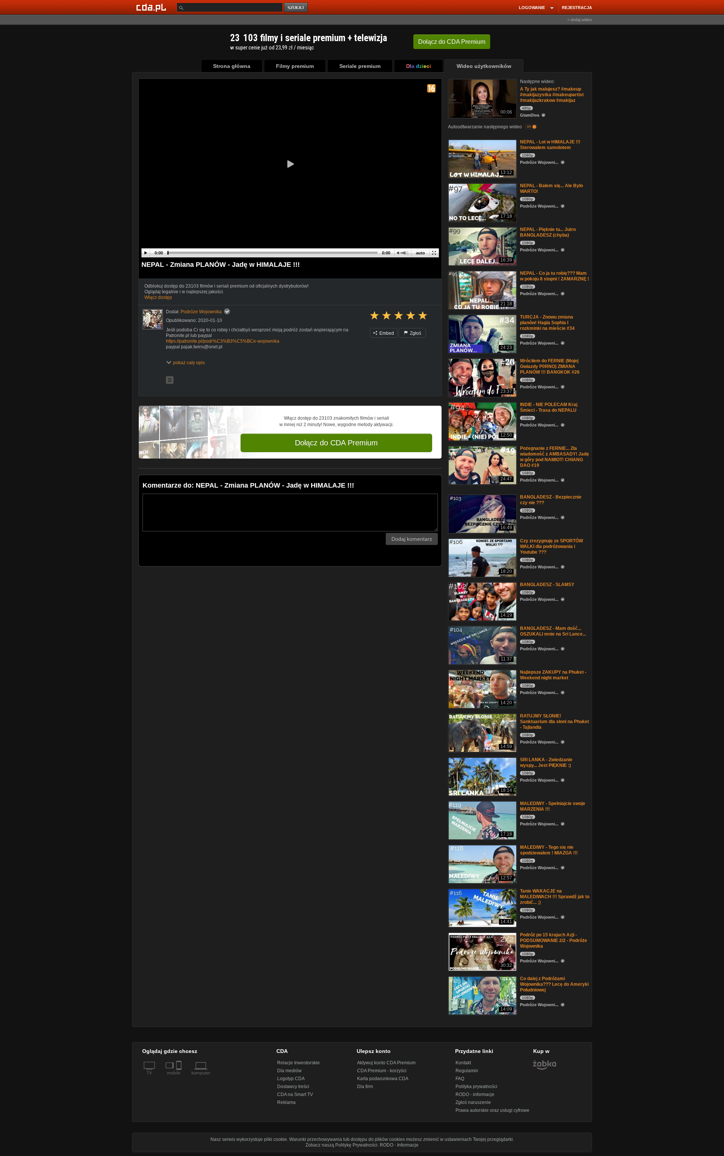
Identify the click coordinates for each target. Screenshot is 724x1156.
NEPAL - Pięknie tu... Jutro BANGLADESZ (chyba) (548, 232)
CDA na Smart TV (295, 1094)
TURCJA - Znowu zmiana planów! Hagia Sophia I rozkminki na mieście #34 (547, 322)
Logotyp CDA (291, 1078)
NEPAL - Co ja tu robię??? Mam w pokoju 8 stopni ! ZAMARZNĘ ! (554, 276)
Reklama (286, 1102)
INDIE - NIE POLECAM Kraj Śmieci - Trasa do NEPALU (548, 407)
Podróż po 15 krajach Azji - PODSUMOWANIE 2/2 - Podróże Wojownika (553, 940)
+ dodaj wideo (579, 19)
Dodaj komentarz (411, 539)
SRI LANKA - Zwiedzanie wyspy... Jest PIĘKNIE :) (546, 762)
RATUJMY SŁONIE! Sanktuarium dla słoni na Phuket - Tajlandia (554, 721)
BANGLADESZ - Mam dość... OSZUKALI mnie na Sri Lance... (553, 631)
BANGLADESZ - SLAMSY (547, 584)
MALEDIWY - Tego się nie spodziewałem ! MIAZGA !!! (549, 850)
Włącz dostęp (158, 297)
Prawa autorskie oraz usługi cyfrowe (492, 1110)
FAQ (460, 1078)
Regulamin (467, 1070)
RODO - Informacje (399, 1145)
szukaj (296, 8)
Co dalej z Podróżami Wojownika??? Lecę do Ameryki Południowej (554, 984)
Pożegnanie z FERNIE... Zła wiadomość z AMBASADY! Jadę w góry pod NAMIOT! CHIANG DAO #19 (554, 457)
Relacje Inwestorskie (298, 1062)
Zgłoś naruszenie (473, 1102)
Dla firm (365, 1086)
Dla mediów (289, 1070)
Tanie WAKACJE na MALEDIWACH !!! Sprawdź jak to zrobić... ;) (554, 896)
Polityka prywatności (476, 1086)
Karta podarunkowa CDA (382, 1078)
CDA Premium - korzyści (381, 1070)
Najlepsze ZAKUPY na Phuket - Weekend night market (553, 675)
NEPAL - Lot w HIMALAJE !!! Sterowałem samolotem (550, 144)
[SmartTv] (180, 1077)
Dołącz (451, 41)
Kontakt (463, 1062)
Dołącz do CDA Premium (336, 443)
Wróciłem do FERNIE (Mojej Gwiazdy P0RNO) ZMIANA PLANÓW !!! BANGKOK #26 (550, 366)
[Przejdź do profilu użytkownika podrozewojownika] (153, 319)
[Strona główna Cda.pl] (152, 7)
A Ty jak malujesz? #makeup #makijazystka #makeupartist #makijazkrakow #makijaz (552, 94)
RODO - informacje (475, 1094)
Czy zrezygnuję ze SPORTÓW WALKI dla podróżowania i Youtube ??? (551, 546)
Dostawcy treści (293, 1086)
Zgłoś (415, 333)
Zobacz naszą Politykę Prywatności (341, 1145)
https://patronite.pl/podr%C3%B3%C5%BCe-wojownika (222, 341)
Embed (386, 333)
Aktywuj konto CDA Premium (386, 1062)
